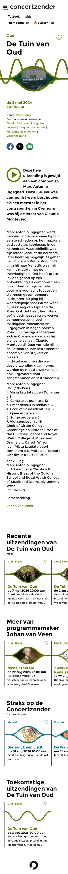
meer (10, 553)
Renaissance (24, 115)
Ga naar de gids (16, 714)
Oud (10, 35)
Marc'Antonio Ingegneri (22, 131)
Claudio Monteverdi (19, 123)
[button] (14, 175)
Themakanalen (18, 22)
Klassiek (12, 722)
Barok (18, 561)
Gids (28, 16)
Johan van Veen (20, 506)
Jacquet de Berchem (32, 127)
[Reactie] (29, 147)
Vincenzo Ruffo (16, 135)
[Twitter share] (20, 147)
